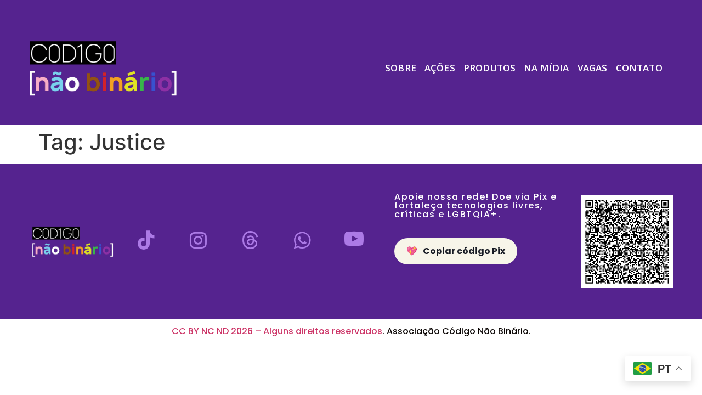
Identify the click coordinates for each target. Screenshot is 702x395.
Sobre (400, 68)
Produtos (489, 68)
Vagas (593, 68)
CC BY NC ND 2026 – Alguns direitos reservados (277, 331)
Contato (639, 68)
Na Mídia (546, 68)
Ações (439, 68)
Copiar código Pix (455, 251)
